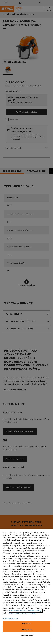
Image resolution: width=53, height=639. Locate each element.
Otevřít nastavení (26, 635)
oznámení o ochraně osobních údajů (25, 610)
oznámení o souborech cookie (23, 613)
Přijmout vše (27, 624)
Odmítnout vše (26, 630)
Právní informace (10, 618)
